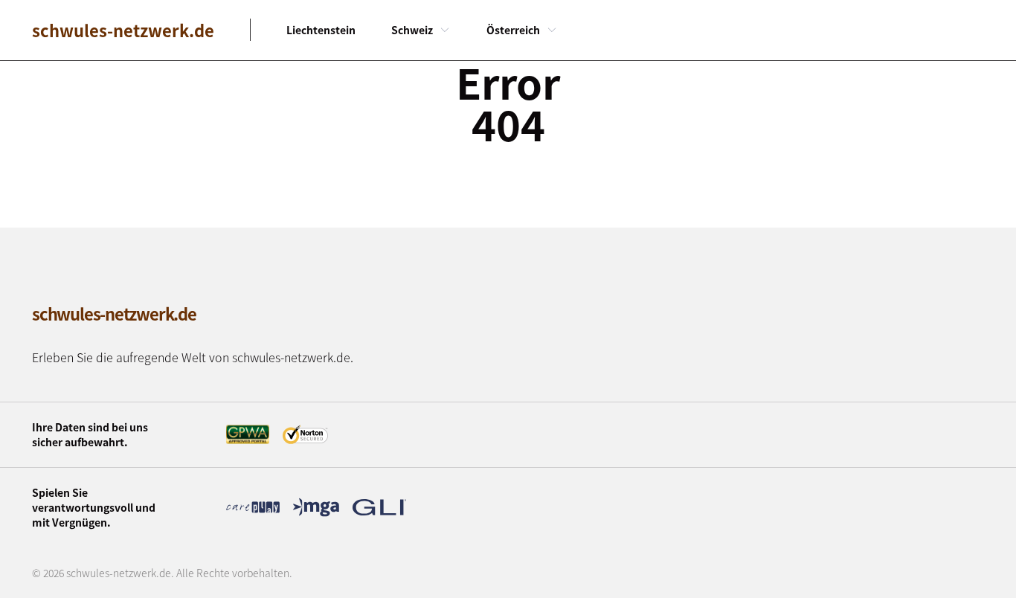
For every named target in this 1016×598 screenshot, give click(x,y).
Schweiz (412, 29)
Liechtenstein (321, 29)
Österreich (513, 29)
